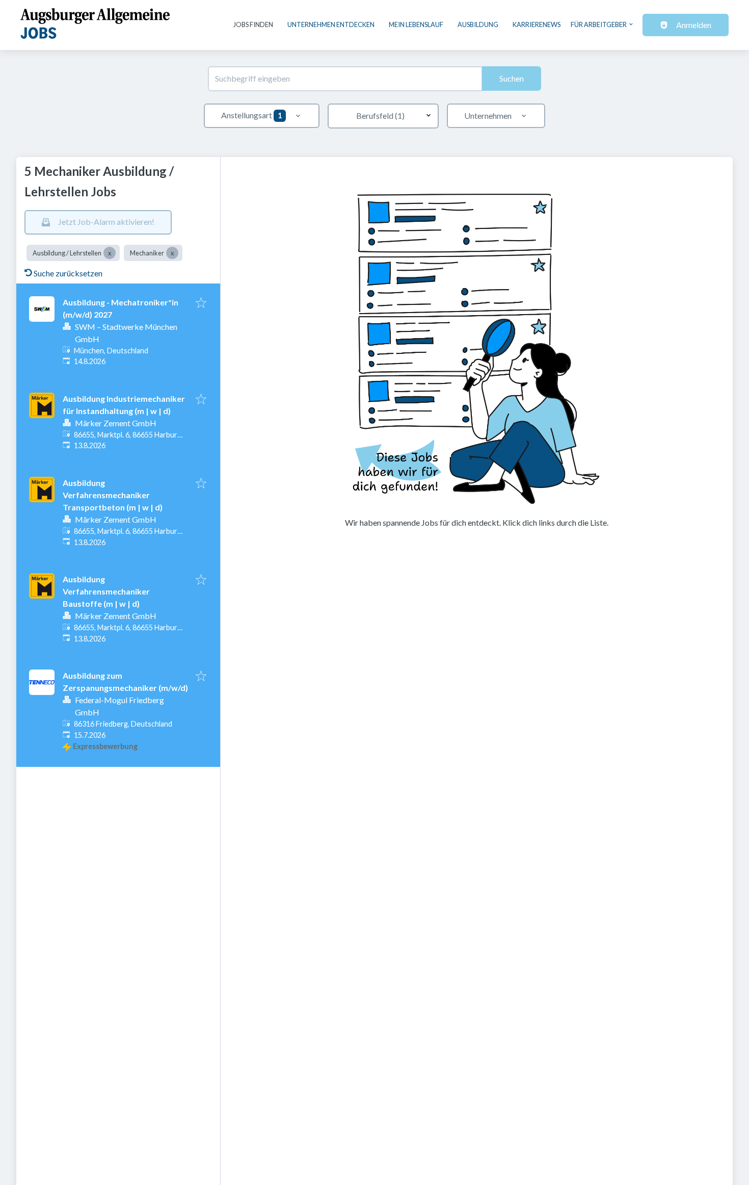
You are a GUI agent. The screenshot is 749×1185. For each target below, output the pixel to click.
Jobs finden (253, 24)
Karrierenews (536, 24)
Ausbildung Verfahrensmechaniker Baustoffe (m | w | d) (106, 591)
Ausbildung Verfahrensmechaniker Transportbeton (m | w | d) (113, 495)
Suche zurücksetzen (68, 273)
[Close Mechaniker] (172, 253)
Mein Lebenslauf (416, 24)
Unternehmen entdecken (330, 24)
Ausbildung (478, 24)
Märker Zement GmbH (115, 423)
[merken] (201, 303)
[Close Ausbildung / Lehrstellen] (109, 253)
